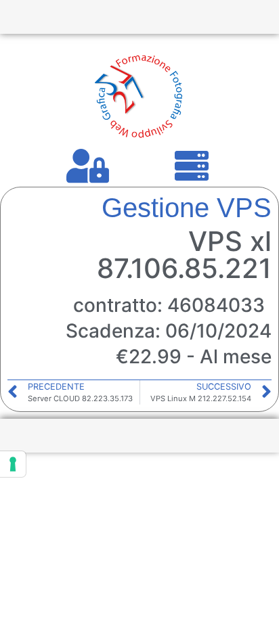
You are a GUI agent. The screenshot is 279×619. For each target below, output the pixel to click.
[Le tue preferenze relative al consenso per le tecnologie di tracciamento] (13, 464)
